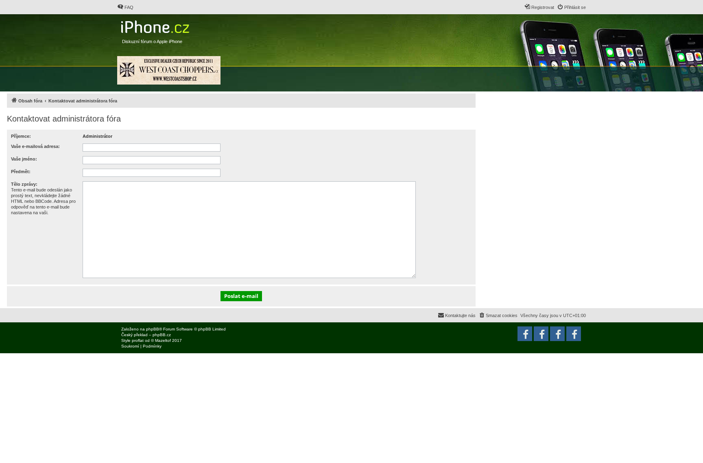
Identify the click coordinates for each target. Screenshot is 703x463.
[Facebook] (573, 333)
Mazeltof (163, 340)
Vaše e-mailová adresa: (35, 146)
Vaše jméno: (24, 159)
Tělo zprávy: (24, 184)
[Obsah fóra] (156, 25)
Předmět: (21, 171)
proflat (138, 340)
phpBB (152, 329)
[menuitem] (125, 7)
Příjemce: (21, 136)
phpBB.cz (162, 335)
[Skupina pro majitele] (557, 333)
